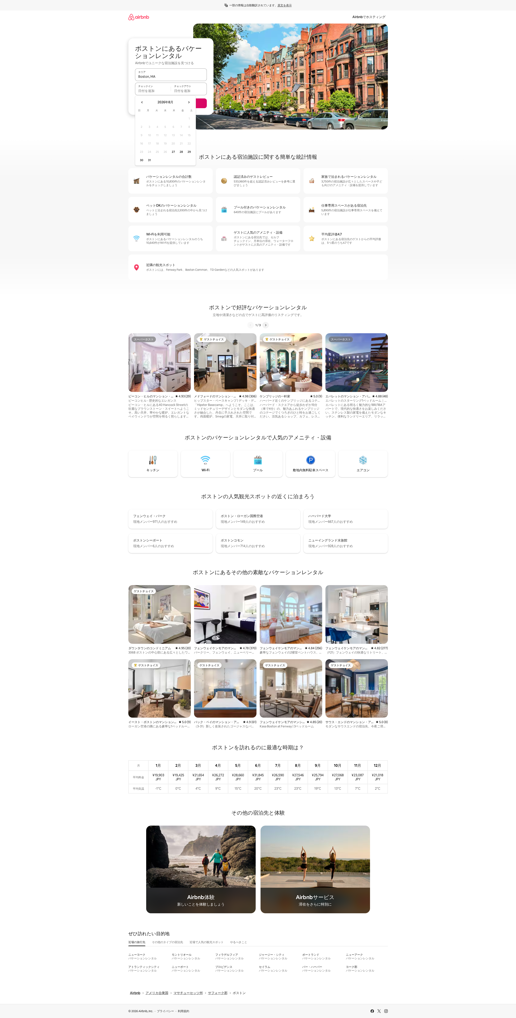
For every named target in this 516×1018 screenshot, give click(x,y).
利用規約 (183, 1011)
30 (141, 160)
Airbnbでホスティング (368, 17)
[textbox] (153, 90)
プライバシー (165, 1011)
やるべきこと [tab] (238, 942)
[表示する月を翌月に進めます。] (189, 102)
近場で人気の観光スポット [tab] (207, 942)
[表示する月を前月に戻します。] (142, 102)
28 (181, 152)
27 (173, 152)
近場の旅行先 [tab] (136, 942)
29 (189, 152)
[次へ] (265, 325)
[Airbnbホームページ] (138, 17)
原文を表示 (285, 5)
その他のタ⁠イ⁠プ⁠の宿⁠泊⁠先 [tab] (167, 942)
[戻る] (250, 325)
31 (149, 160)
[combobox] (171, 76)
